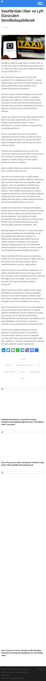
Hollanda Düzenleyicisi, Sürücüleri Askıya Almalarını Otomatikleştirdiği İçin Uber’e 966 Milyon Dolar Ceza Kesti (22, 422)
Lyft (38, 365)
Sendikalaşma (34, 372)
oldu (20, 71)
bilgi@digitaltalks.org (17, 678)
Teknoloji (8, 365)
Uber (22, 378)
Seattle (22, 372)
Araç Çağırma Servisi (24, 365)
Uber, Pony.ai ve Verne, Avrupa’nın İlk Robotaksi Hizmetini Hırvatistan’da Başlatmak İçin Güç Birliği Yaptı (22, 652)
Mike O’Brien (10, 372)
